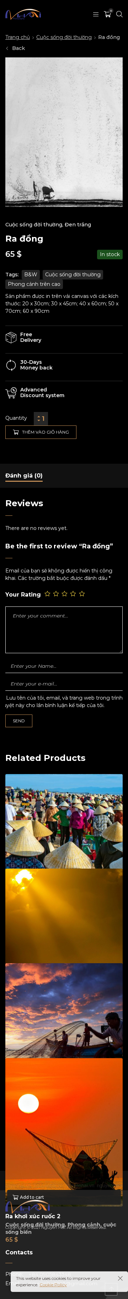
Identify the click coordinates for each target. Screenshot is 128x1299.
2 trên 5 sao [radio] (56, 594)
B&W (30, 274)
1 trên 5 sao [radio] (48, 594)
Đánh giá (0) (24, 475)
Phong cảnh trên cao (34, 284)
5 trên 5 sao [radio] (82, 594)
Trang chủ (17, 37)
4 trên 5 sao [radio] (73, 594)
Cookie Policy (53, 1284)
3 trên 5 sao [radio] (65, 594)
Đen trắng (78, 224)
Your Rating (23, 594)
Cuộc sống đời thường (64, 37)
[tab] (24, 476)
